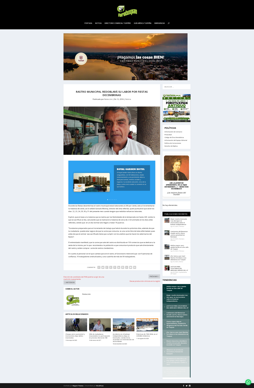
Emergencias (159, 23)
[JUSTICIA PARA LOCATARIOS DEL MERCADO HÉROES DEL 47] (167, 268)
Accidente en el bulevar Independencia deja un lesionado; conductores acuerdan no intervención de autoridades (123, 337)
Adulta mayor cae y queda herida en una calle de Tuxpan (179, 247)
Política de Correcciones (173, 143)
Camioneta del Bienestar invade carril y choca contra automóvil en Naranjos (179, 234)
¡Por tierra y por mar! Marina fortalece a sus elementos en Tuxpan (178, 258)
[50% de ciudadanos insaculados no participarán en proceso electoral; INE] (100, 324)
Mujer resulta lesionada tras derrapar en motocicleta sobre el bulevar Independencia (178, 221)
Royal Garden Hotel (131, 169)
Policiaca (181, 226)
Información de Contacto (173, 132)
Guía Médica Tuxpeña (142, 23)
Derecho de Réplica (171, 146)
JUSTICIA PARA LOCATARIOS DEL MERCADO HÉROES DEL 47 (179, 268)
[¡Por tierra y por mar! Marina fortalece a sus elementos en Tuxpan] (167, 257)
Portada (88, 23)
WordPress (99, 386)
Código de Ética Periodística (174, 137)
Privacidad (168, 135)
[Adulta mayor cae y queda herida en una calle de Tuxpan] (167, 246)
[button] (248, 382)
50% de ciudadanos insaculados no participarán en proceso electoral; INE (99, 336)
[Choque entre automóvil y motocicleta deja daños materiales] (76, 324)
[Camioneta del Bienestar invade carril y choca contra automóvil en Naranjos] (167, 232)
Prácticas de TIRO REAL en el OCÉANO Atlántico (146, 335)
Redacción (108, 99)
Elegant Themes (78, 386)
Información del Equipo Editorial (176, 140)
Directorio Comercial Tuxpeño (118, 23)
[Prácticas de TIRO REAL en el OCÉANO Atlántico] (147, 324)
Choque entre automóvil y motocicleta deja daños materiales (75, 336)
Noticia (98, 23)
